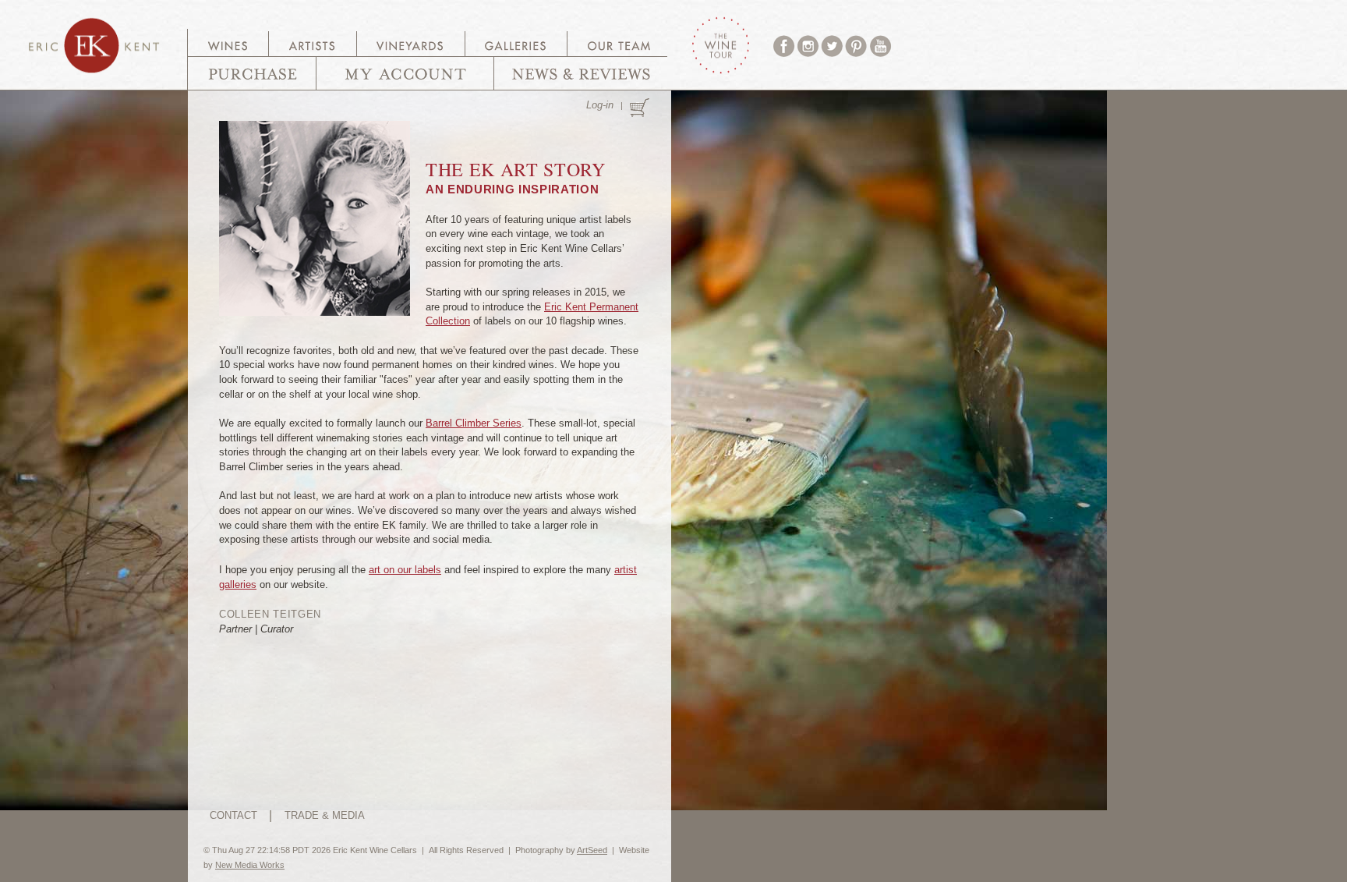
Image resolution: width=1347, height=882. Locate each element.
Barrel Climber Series (473, 423)
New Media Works (250, 865)
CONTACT (233, 815)
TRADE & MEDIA (325, 815)
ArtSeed (592, 850)
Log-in (599, 105)
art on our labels (405, 570)
